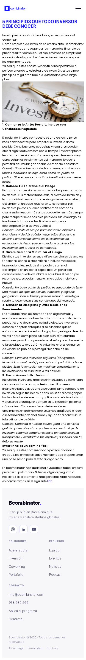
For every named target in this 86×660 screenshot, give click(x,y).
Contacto (15, 619)
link (49, 481)
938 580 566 (18, 602)
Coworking (17, 566)
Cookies (52, 648)
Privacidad (35, 648)
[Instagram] (13, 529)
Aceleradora (18, 550)
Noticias (55, 566)
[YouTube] (34, 529)
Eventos (55, 558)
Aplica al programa (23, 611)
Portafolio (16, 574)
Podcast (55, 574)
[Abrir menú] (78, 8)
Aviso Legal (16, 648)
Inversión (15, 558)
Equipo (54, 550)
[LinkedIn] (23, 529)
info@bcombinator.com (26, 594)
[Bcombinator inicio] (15, 8)
